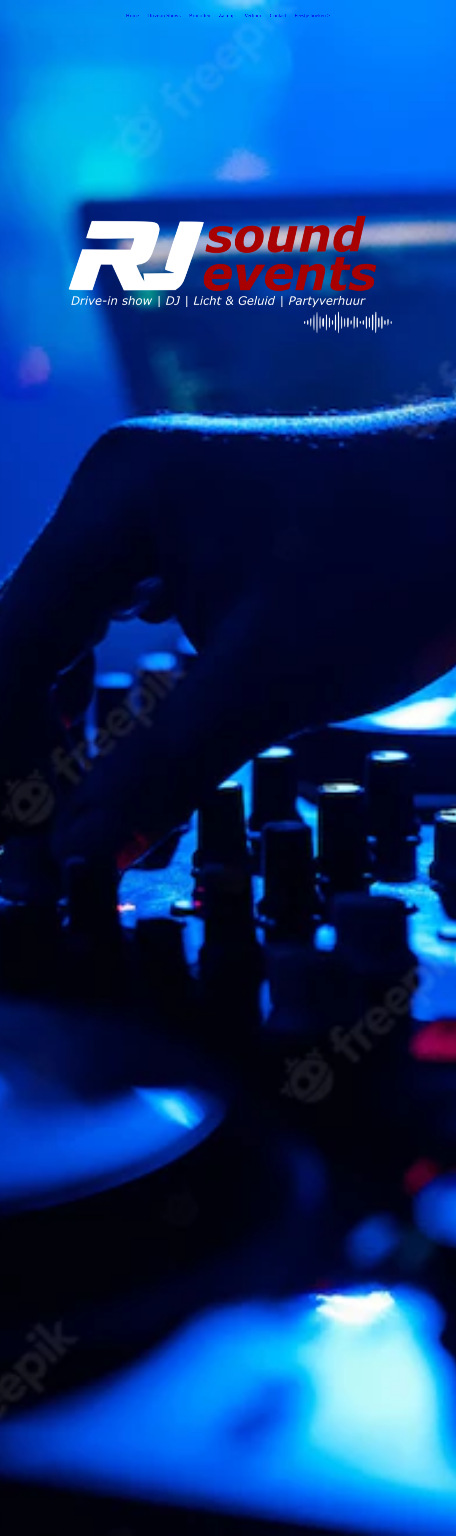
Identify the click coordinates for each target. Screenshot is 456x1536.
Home (132, 15)
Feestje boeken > (312, 15)
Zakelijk (227, 15)
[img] (228, 768)
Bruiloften (199, 15)
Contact (278, 15)
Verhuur (252, 15)
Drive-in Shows (164, 15)
